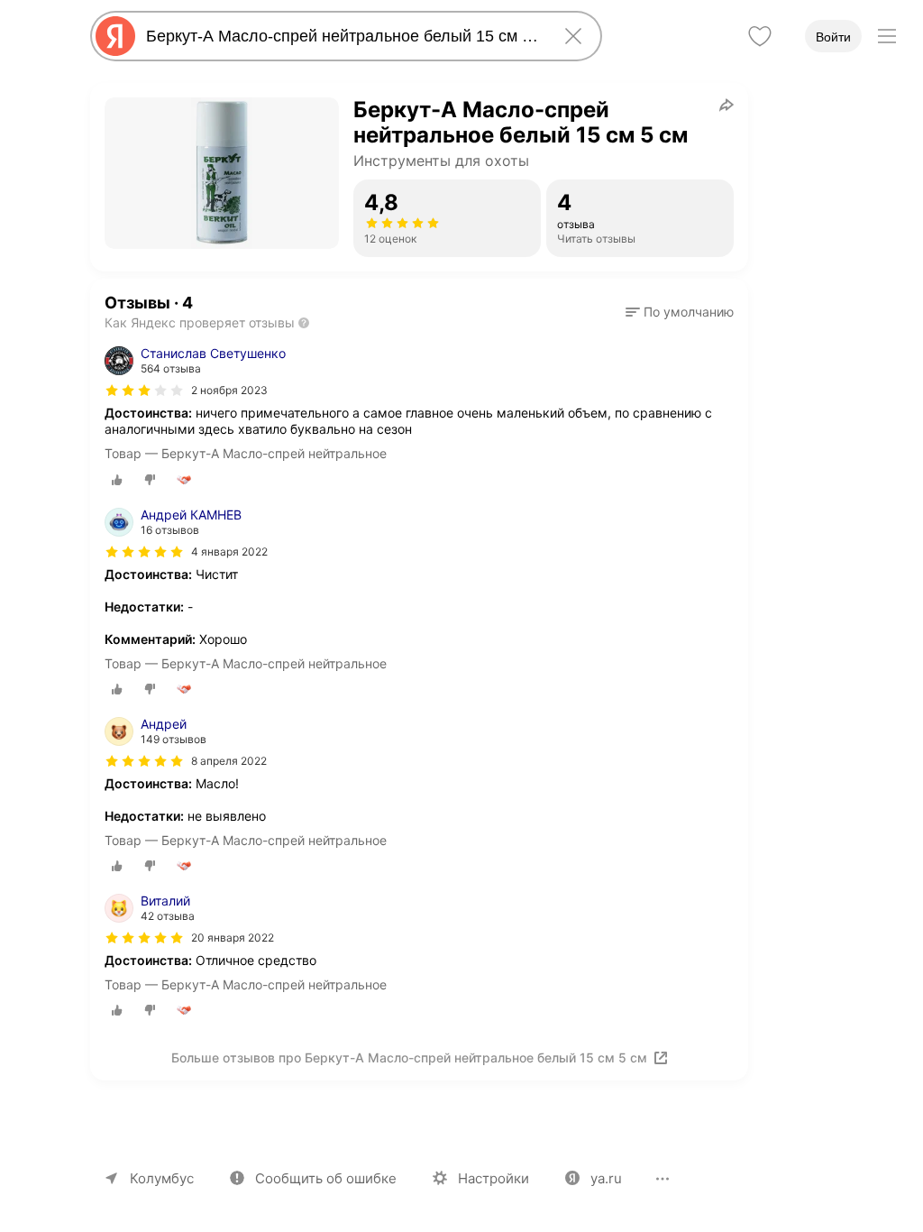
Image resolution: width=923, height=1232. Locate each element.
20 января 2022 (232, 937)
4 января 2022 (229, 551)
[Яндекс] (115, 36)
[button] (680, 312)
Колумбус (162, 1178)
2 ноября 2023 (229, 390)
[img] (144, 390)
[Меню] (887, 36)
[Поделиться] (726, 104)
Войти (833, 37)
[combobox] (342, 36)
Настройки (493, 1178)
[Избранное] (760, 36)
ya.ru (606, 1178)
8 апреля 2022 (229, 761)
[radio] (117, 480)
